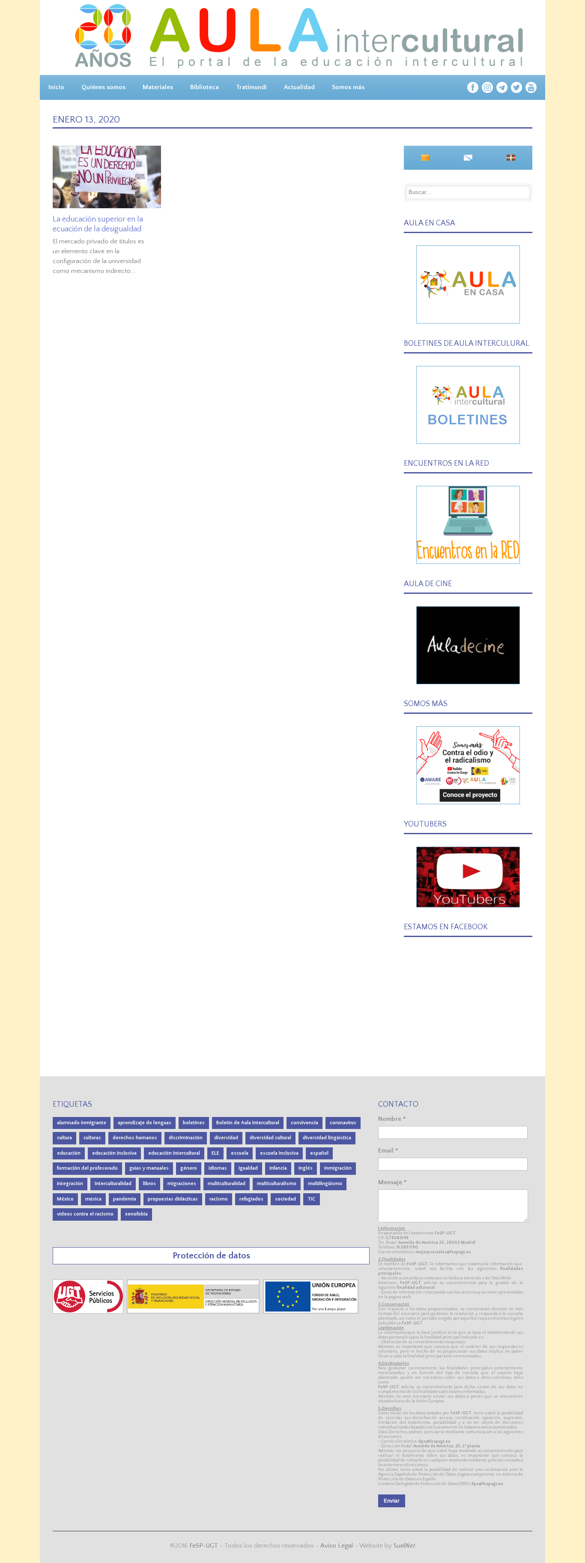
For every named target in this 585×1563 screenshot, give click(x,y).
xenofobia (136, 1214)
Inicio (56, 87)
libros (149, 1183)
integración (70, 1183)
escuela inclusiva (279, 1153)
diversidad (226, 1138)
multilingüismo (325, 1183)
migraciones (181, 1183)
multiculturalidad (226, 1183)
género (188, 1168)
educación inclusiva (114, 1153)
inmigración (338, 1168)
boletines (194, 1123)
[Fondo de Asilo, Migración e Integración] (310, 1311)
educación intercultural (174, 1153)
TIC (311, 1199)
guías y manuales (149, 1168)
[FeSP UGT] (89, 1311)
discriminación (186, 1138)
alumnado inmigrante (81, 1123)
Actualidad (299, 87)
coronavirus (343, 1123)
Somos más (348, 87)
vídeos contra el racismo (85, 1214)
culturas (92, 1138)
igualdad (248, 1168)
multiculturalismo (276, 1183)
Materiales (158, 87)
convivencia (304, 1123)
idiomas (218, 1168)
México (65, 1199)
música (93, 1199)
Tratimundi (251, 87)
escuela (239, 1153)
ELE (215, 1153)
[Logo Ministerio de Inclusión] (194, 1311)
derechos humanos (135, 1138)
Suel (404, 1545)
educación (69, 1153)
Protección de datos (211, 1256)
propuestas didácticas (173, 1199)
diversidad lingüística (327, 1138)
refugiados (251, 1199)
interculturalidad (113, 1183)
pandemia (124, 1199)
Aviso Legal (336, 1545)
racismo (218, 1199)
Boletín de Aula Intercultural (247, 1123)
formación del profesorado (87, 1168)
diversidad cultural (270, 1138)
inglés (305, 1168)
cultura (64, 1138)
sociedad (285, 1199)
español (319, 1153)
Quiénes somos (103, 87)
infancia (278, 1168)
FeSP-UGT (203, 1545)
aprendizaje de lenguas (144, 1123)
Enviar (392, 1501)
